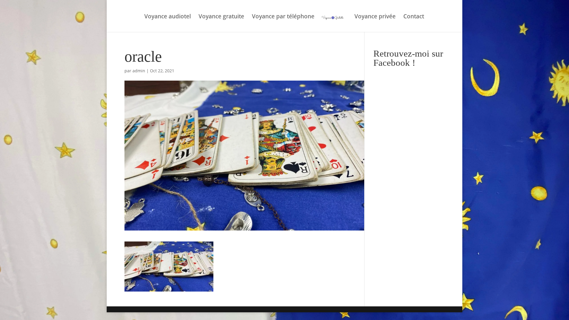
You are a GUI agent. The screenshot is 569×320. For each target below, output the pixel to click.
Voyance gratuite (221, 17)
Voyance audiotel (167, 17)
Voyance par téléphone (283, 17)
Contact (413, 17)
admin (138, 70)
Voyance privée (375, 17)
